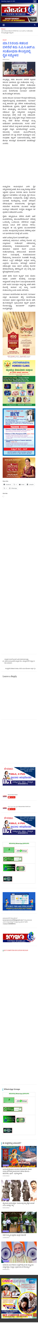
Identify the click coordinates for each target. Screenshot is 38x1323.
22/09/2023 (6, 1238)
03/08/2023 (6, 1270)
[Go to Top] (35, 1315)
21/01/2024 (6, 1176)
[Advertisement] (19, 166)
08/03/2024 (6, 60)
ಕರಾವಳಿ (5, 40)
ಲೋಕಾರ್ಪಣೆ (5, 1165)
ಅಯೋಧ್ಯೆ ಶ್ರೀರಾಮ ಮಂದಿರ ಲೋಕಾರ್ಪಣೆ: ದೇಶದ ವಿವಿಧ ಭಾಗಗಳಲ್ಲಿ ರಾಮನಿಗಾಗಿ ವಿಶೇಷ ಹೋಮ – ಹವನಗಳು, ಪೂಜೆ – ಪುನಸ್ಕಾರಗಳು (17, 1171)
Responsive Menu (35, 1)
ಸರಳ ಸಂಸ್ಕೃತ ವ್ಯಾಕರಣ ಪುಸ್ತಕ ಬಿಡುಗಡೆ (14, 1235)
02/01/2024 (6, 1208)
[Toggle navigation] (3, 25)
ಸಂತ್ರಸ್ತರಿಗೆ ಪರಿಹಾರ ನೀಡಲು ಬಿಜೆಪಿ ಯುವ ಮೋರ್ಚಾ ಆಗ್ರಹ (19, 669)
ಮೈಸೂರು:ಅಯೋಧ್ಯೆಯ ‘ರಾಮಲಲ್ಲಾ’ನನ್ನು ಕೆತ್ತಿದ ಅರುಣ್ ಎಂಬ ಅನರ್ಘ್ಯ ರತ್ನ (18, 1204)
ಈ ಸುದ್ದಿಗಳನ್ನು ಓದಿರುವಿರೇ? (12, 1143)
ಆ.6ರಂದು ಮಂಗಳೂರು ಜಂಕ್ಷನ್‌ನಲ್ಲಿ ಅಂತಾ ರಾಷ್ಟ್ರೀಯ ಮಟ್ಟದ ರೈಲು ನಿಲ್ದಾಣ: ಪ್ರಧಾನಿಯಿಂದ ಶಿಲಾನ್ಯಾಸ (18, 1266)
